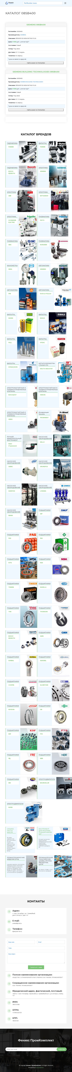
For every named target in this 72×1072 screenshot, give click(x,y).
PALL (10, 343)
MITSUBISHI (44, 196)
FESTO (42, 220)
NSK (41, 563)
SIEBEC (10, 466)
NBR (41, 758)
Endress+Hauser (45, 294)
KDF (9, 734)
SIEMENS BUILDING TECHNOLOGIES (31, 82)
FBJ (9, 758)
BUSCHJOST (12, 395)
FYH (41, 734)
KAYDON (11, 709)
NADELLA (43, 587)
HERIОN (42, 395)
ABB (9, 196)
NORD (10, 807)
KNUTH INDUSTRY (46, 369)
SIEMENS (23, 35)
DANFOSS (11, 491)
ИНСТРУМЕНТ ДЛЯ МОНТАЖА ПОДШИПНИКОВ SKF (45, 831)
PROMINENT (44, 418)
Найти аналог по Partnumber (36, 63)
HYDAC (42, 343)
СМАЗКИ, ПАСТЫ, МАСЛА (10, 830)
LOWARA (43, 491)
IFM (9, 294)
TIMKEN (11, 587)
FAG (9, 538)
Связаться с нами (36, 967)
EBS (9, 783)
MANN (10, 318)
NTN (10, 563)
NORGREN (43, 245)
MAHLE (42, 318)
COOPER (11, 685)
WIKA (10, 269)
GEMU (10, 419)
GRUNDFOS (44, 466)
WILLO (42, 442)
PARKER (11, 147)
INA (41, 538)
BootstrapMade (39, 1067)
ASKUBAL (43, 661)
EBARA (10, 515)
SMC (10, 245)
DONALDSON (12, 367)
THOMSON (44, 612)
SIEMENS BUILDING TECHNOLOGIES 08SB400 (36, 72)
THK (9, 612)
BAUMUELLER (44, 783)
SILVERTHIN (44, 685)
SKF (41, 514)
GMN (42, 636)
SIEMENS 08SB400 (36, 24)
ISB (41, 709)
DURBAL (11, 661)
